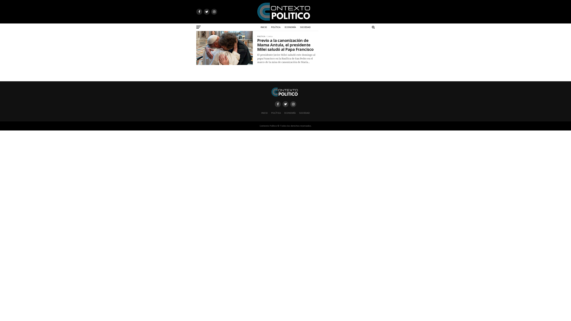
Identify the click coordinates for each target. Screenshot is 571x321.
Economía (290, 27)
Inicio (264, 27)
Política (275, 27)
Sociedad (305, 27)
